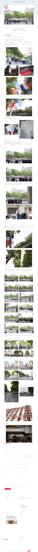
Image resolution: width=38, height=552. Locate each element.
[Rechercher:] (12, 498)
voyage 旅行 (11, 27)
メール (21, 478)
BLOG (13, 27)
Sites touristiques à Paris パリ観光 (17, 27)
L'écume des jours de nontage (19, 1)
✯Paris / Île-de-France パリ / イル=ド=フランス (27, 27)
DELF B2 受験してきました (10, 455)
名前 (5, 478)
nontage (6, 27)
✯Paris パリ (21, 27)
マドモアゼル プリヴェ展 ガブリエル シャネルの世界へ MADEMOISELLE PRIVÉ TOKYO (27, 456)
